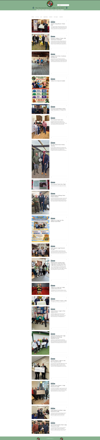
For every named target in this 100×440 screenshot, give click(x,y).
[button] (58, 9)
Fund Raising (53, 36)
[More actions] (66, 20)
